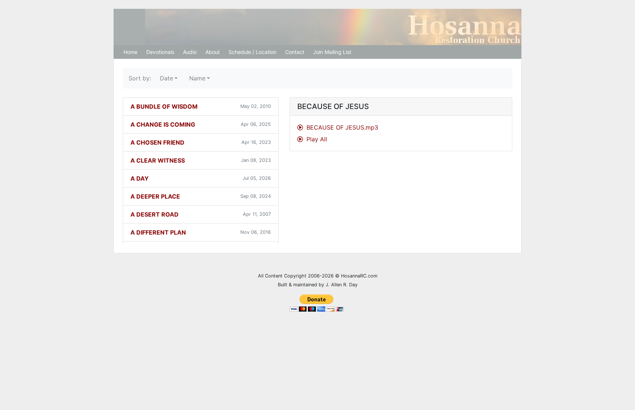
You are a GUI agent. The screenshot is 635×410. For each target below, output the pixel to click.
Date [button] (166, 78)
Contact (294, 52)
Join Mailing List (332, 52)
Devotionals (160, 52)
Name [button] (197, 78)
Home (130, 52)
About (212, 52)
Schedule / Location (252, 52)
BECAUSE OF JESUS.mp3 (341, 127)
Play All (316, 139)
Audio (190, 52)
